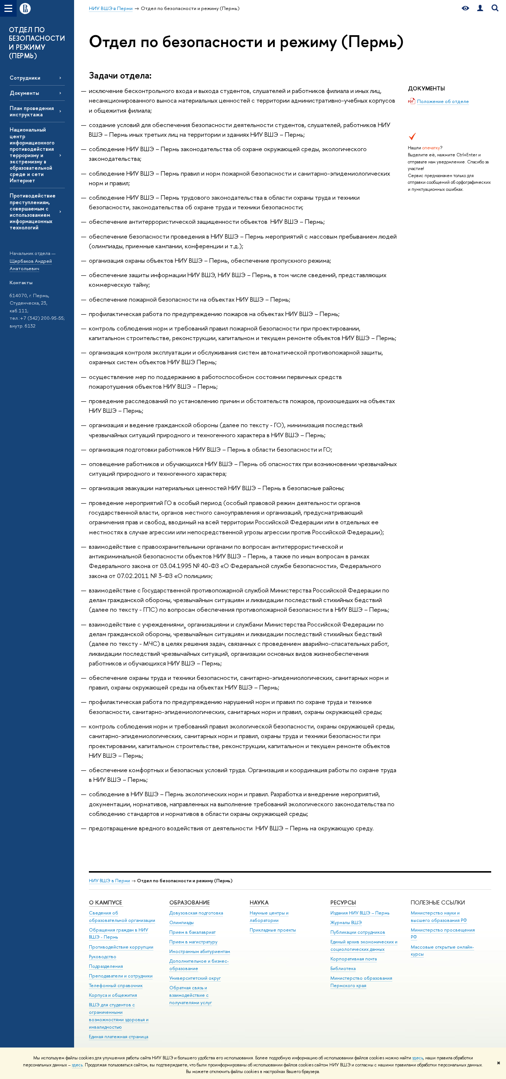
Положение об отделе (443, 101)
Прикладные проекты (273, 930)
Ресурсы (343, 902)
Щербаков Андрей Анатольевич (31, 265)
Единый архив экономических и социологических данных (363, 945)
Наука (259, 902)
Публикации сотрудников (357, 932)
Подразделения (106, 966)
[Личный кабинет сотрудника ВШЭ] (480, 8)
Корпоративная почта (353, 959)
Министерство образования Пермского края (361, 982)
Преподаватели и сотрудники (121, 976)
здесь (417, 1058)
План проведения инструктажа (32, 111)
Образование (189, 902)
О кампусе (106, 902)
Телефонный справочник (116, 985)
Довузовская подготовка (196, 913)
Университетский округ (195, 978)
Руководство (102, 956)
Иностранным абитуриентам (199, 951)
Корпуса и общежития (113, 995)
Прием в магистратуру (193, 942)
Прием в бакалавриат (192, 932)
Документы (24, 92)
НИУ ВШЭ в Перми (109, 880)
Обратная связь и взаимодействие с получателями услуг (190, 995)
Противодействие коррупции (121, 947)
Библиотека (343, 968)
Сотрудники (25, 77)
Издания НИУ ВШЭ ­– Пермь (359, 913)
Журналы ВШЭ (346, 922)
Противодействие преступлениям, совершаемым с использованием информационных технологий (33, 211)
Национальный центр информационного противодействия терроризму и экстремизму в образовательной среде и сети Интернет (32, 155)
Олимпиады (181, 922)
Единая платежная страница (118, 1036)
